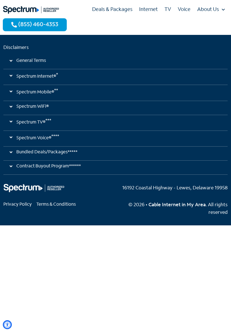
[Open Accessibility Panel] (7, 324)
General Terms (31, 61)
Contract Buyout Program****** (48, 166)
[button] (115, 63)
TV (168, 9)
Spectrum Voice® (37, 137)
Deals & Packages (112, 9)
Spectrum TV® (33, 121)
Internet (148, 9)
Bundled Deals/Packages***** (46, 152)
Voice (184, 9)
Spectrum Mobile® (37, 91)
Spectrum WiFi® (32, 106)
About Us (208, 9)
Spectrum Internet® (37, 76)
